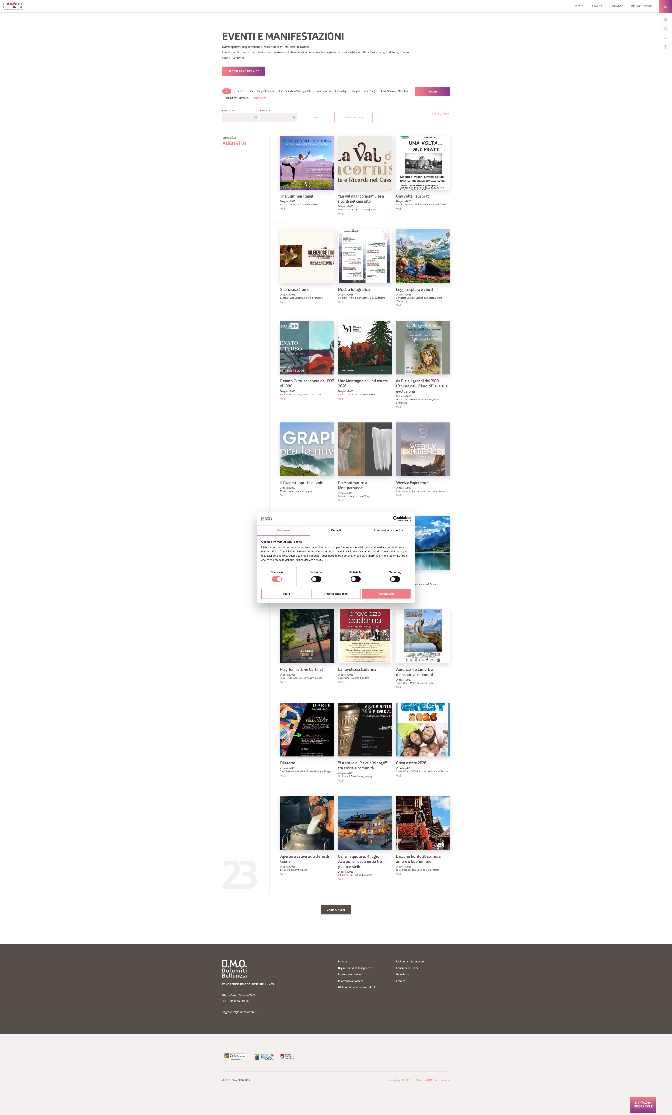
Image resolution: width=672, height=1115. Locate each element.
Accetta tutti (386, 593)
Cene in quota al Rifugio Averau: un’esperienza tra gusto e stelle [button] (360, 862)
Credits (400, 981)
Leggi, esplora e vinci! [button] (414, 290)
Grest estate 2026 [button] (411, 763)
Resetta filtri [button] (260, 98)
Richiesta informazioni (410, 962)
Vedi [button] (283, 209)
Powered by (399, 1080)
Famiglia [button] (355, 91)
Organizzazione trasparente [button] (355, 968)
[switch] (316, 579)
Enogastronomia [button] (266, 91)
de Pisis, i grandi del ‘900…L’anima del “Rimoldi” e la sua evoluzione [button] (422, 386)
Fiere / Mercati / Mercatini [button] (394, 91)
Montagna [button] (617, 6)
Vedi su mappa (441, 114)
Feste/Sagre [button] (370, 91)
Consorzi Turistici (407, 968)
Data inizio (228, 111)
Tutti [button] (226, 91)
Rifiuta (286, 593)
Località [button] (597, 6)
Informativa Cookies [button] (350, 981)
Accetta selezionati (336, 593)
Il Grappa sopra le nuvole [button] (301, 483)
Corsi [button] (250, 91)
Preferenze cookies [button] (350, 974)
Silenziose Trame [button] (294, 290)
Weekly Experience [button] (412, 483)
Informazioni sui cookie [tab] (388, 530)
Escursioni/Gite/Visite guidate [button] (295, 91)
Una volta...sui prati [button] (413, 197)
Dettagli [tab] (336, 530)
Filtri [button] (433, 92)
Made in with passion (433, 1080)
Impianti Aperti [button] (641, 6)
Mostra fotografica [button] (354, 290)
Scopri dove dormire (243, 71)
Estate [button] (579, 6)
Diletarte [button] (287, 763)
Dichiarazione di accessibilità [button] (356, 987)
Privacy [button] (343, 962)
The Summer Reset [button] (296, 197)
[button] (13, 6)
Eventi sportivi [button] (323, 91)
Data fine (265, 111)
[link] (643, 1105)
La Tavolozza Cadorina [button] (357, 670)
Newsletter (403, 974)
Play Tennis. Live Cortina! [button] (301, 670)
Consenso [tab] (283, 530)
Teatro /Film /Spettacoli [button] (236, 98)
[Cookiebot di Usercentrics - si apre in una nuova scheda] (395, 518)
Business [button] (238, 91)
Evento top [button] (341, 91)
